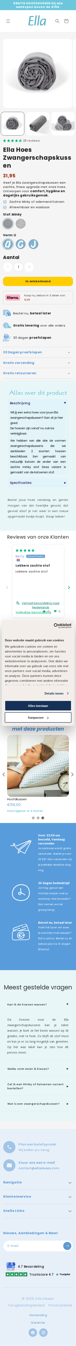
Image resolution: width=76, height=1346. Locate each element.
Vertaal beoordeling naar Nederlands (41, 605)
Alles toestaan (38, 705)
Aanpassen (36, 717)
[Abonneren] (67, 1246)
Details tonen (54, 693)
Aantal (11, 257)
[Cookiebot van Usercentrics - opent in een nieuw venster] (54, 626)
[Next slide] (69, 587)
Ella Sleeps (45, 1298)
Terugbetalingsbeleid (26, 1305)
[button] (8, 21)
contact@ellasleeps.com (38, 1168)
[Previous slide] (7, 587)
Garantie (38, 1322)
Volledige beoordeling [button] (33, 612)
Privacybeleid (60, 1305)
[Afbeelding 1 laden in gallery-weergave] (12, 123)
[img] (25, 550)
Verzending (38, 1315)
